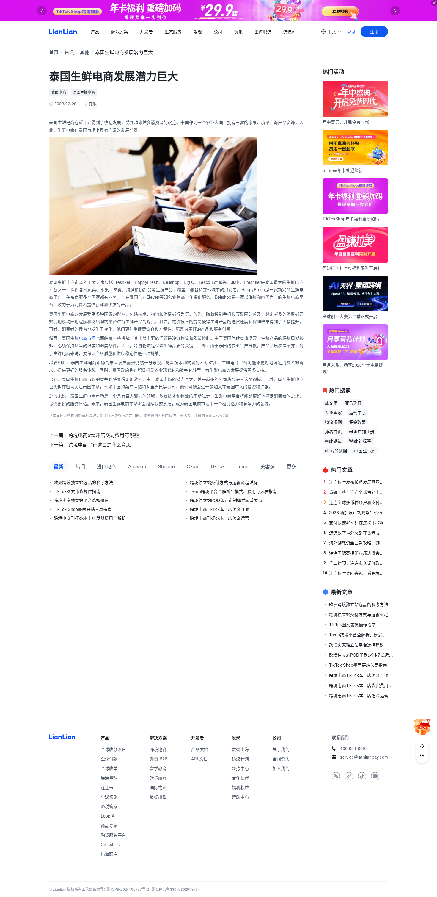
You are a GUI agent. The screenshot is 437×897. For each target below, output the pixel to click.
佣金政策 (357, 422)
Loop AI (108, 816)
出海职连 (262, 32)
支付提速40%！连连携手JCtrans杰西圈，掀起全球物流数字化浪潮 (355, 522)
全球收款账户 (113, 749)
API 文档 (199, 759)
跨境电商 (158, 749)
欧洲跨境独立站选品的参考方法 (83, 482)
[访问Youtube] (375, 776)
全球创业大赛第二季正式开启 (350, 316)
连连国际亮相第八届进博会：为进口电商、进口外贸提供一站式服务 (355, 553)
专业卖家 (333, 412)
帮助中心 (240, 797)
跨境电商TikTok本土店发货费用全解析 (90, 518)
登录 (351, 32)
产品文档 (199, 749)
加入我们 (281, 768)
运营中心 (357, 412)
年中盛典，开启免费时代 (346, 122)
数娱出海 (158, 797)
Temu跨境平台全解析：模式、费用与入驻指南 (233, 491)
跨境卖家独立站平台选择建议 (81, 500)
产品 (95, 32)
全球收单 (109, 768)
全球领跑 (109, 797)
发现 (198, 32)
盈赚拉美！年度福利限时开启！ (352, 268)
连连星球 (109, 778)
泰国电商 (58, 92)
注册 (374, 32)
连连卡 (107, 787)
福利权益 (240, 787)
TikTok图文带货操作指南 (77, 491)
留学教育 (158, 768)
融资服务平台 (113, 835)
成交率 (331, 403)
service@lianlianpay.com (364, 757)
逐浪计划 (240, 759)
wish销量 (333, 441)
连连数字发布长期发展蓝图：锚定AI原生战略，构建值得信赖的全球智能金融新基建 (355, 482)
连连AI (289, 32)
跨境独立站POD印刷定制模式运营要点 (226, 500)
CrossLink (110, 844)
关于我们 (281, 749)
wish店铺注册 (362, 431)
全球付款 (109, 759)
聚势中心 (240, 768)
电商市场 (87, 338)
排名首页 (333, 431)
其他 (84, 52)
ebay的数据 (336, 450)
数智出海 (240, 749)
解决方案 (119, 32)
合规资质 (281, 759)
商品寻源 (109, 825)
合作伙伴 (240, 778)
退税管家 (109, 806)
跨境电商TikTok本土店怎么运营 (219, 518)
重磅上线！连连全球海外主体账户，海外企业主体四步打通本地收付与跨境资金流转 (355, 492)
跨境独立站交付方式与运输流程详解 (223, 482)
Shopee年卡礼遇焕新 (343, 170)
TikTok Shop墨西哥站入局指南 (83, 509)
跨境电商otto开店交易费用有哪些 (103, 435)
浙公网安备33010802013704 (176, 889)
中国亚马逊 (364, 450)
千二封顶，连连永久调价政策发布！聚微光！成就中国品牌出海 (355, 563)
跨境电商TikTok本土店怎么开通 (219, 509)
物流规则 (333, 422)
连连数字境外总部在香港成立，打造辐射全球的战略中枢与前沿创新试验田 (355, 533)
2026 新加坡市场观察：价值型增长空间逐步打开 (355, 512)
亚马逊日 (353, 403)
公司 (218, 32)
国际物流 (158, 787)
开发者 (146, 32)
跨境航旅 (158, 778)
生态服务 (173, 32)
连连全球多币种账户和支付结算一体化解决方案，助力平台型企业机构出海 (355, 502)
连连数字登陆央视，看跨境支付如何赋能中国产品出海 (355, 573)
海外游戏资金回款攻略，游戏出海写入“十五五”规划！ (355, 543)
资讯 (238, 32)
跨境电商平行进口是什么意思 (99, 444)
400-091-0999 (353, 748)
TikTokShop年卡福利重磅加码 (351, 219)
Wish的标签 (360, 441)
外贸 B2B (158, 759)
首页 (63, 31)
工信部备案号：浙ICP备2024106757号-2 (115, 889)
